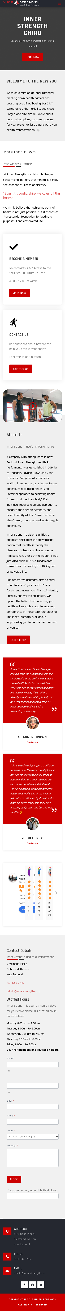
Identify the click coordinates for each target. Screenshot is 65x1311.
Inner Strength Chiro (32, 26)
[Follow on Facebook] (24, 1284)
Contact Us (20, 369)
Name (10, 1058)
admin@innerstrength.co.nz (24, 991)
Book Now (32, 57)
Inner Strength (45, 1299)
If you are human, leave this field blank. (32, 1190)
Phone (11, 1115)
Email (10, 1100)
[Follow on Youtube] (40, 1284)
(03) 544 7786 (15, 983)
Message (12, 1145)
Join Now (19, 293)
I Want (11, 1130)
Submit (14, 1179)
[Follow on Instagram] (32, 1284)
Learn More (18, 640)
